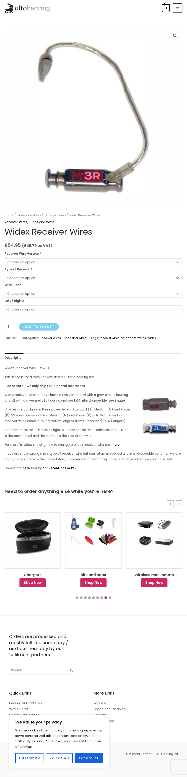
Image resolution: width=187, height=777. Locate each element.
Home (9, 215)
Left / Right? (15, 301)
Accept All (89, 758)
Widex (151, 338)
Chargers (33, 575)
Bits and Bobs (93, 575)
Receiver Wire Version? (23, 253)
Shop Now (33, 582)
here (26, 468)
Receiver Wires (55, 215)
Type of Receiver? (19, 269)
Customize (30, 758)
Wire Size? (13, 285)
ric (123, 338)
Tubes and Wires (28, 215)
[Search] (72, 670)
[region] (59, 741)
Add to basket (38, 327)
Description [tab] (14, 358)
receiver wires (109, 338)
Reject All (59, 758)
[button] (175, 36)
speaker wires (136, 338)
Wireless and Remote (154, 575)
